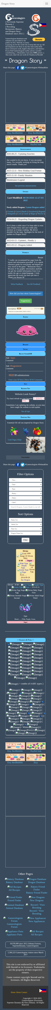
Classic (26, 214)
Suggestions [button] (25, 301)
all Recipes (14, 890)
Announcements (25, 149)
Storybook (33, 212)
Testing (25, 317)
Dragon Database (36, 882)
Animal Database (14, 908)
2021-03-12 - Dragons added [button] (19, 245)
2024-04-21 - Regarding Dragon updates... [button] (25, 219)
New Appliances (37, 921)
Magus (32, 214)
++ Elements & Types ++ (25, 640)
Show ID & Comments (33, 380)
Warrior (40, 214)
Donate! (25, 345)
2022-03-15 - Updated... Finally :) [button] (21, 240)
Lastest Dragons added (35, 207)
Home (13, 992)
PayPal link (35, 144)
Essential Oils (25, 417)
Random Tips (25, 388)
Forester (10, 212)
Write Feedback (17, 284)
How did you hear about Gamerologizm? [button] (25, 294)
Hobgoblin (12, 214)
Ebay (19, 440)
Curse (18, 212)
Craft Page (12, 440)
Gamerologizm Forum (14, 925)
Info (25, 384)
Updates (25, 192)
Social (25, 349)
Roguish (42, 212)
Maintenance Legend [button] (16, 180)
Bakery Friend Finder (36, 892)
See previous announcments (25, 186)
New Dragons (37, 900)
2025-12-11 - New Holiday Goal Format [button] (24, 170)
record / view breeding (37, 912)
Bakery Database (14, 882)
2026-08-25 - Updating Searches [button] (21, 154)
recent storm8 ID (25, 354)
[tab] (25, 154)
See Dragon (25, 580)
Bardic (24, 212)
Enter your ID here (16, 380)
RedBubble (17, 133)
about (18, 992)
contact (24, 992)
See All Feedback (33, 284)
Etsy (9, 133)
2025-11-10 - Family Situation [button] (19, 175)
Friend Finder (14, 900)
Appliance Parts (14, 934)
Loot (19, 214)
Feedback (25, 252)
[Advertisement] (25, 97)
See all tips (25, 411)
